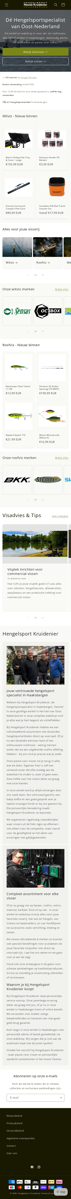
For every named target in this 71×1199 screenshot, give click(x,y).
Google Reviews (29, 77)
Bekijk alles (62, 289)
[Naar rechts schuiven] (42, 275)
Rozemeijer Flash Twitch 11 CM (18, 387)
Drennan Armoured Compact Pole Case (15, 207)
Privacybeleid (15, 1123)
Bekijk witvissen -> (35, 51)
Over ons (12, 1153)
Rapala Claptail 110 (15, 435)
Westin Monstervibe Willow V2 (49, 436)
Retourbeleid (14, 1115)
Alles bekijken (60, 516)
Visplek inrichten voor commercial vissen (25, 571)
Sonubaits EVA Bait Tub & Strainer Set (52, 207)
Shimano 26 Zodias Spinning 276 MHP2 (49, 387)
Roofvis (41, 262)
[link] (35, 665)
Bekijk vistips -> (35, 61)
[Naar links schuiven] (28, 275)
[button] (6, 4)
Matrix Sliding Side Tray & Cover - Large (18, 158)
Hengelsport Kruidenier (29, 1193)
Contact (11, 1145)
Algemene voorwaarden (21, 1138)
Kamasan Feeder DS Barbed (49, 158)
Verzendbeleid (15, 1130)
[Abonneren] (60, 1098)
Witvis (10, 262)
